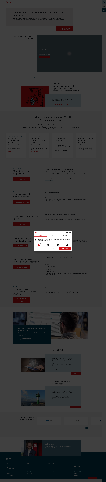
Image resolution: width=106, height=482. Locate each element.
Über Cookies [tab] (65, 235)
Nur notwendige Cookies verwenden (52, 248)
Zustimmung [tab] (40, 235)
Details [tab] (53, 235)
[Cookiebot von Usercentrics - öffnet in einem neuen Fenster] (67, 232)
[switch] (48, 245)
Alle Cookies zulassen (65, 248)
